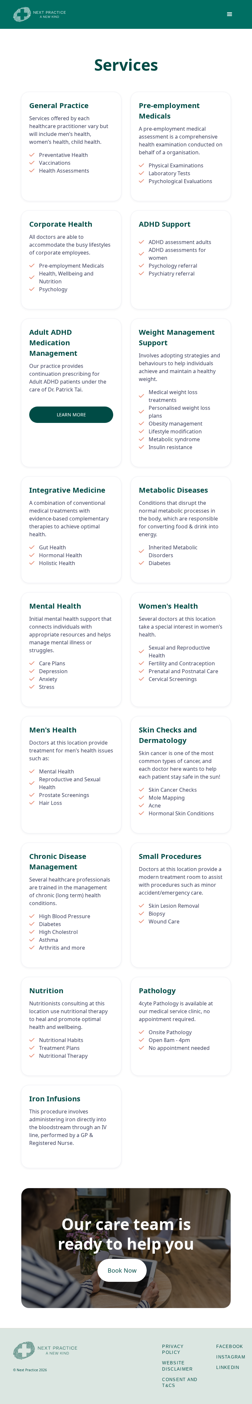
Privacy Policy (173, 1349)
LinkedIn (227, 1367)
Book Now (122, 1270)
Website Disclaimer (177, 1365)
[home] (39, 14)
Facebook (229, 1346)
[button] (229, 14)
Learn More (71, 414)
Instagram (230, 1357)
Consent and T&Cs (179, 1382)
